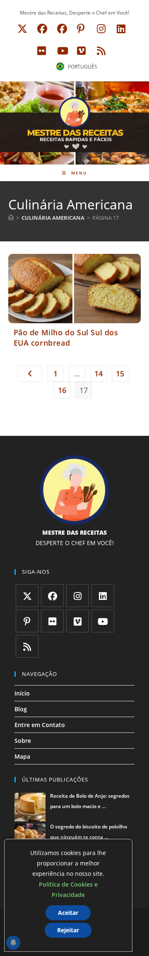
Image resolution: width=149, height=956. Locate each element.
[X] (27, 595)
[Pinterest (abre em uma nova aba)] (80, 29)
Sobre (22, 741)
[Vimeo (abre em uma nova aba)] (81, 51)
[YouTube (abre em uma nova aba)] (63, 51)
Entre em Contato (39, 725)
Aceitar (68, 913)
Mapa (22, 756)
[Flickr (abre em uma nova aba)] (41, 51)
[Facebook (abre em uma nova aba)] (42, 29)
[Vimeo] (77, 620)
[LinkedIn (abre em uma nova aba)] (121, 29)
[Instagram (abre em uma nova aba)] (101, 29)
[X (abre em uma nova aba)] (22, 29)
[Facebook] (52, 595)
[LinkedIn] (102, 595)
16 (62, 390)
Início (22, 693)
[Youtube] (102, 620)
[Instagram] (77, 595)
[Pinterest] (27, 620)
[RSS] (27, 646)
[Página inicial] (11, 217)
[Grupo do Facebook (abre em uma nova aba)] (62, 29)
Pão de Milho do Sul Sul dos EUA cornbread (66, 337)
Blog (20, 709)
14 (98, 373)
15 (120, 373)
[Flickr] (52, 620)
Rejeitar (68, 930)
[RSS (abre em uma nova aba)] (100, 51)
